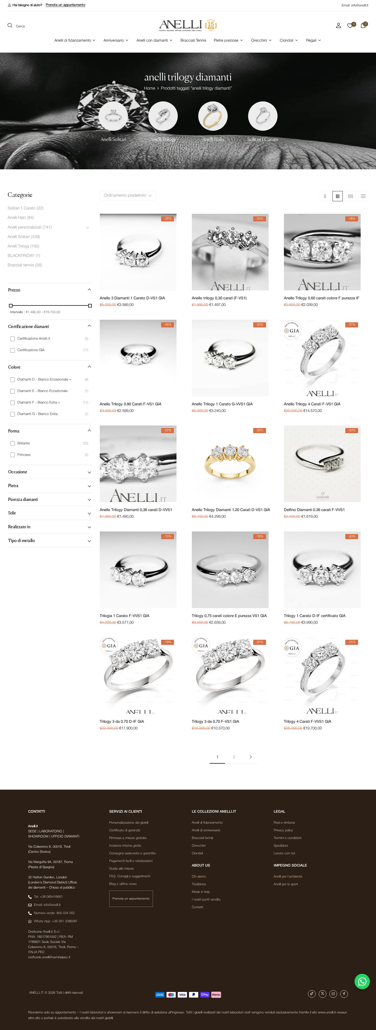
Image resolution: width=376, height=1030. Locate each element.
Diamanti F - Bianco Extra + (38, 402)
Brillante (23, 443)
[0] (350, 27)
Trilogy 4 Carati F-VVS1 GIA (307, 722)
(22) (40, 208)
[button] (25, 5)
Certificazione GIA (31, 350)
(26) (38, 265)
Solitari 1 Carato (262, 139)
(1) (38, 256)
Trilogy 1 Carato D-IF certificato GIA (315, 616)
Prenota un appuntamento (65, 5)
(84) (30, 218)
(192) (34, 246)
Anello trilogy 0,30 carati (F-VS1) (219, 298)
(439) (35, 237)
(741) (47, 227)
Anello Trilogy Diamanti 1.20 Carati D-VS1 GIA (231, 510)
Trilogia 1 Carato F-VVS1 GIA (124, 616)
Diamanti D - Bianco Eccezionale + (44, 379)
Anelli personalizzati (24, 227)
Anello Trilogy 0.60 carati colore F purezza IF (321, 298)
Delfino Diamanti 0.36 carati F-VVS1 (314, 510)
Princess (24, 455)
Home (149, 88)
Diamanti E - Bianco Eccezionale (42, 391)
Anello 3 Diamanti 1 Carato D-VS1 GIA (132, 298)
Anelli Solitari (113, 139)
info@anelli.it (359, 5)
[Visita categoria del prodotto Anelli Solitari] (113, 116)
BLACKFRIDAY (21, 256)
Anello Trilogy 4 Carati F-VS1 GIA (312, 404)
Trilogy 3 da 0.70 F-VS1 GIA (215, 722)
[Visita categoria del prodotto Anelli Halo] (213, 116)
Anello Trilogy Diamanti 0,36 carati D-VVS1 (136, 510)
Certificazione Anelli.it (33, 338)
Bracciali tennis (21, 265)
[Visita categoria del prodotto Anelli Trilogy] (163, 116)
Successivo (250, 757)
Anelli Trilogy (163, 139)
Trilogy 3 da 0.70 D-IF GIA (122, 722)
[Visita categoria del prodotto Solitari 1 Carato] (263, 116)
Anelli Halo (213, 139)
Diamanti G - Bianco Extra (37, 414)
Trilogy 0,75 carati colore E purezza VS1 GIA (229, 616)
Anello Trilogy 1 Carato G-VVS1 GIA (222, 404)
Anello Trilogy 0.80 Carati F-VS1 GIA (130, 404)
